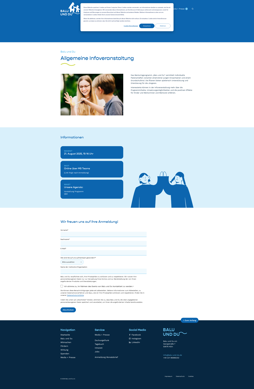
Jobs (97, 352)
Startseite (65, 335)
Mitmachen (66, 342)
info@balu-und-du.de (172, 355)
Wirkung (64, 350)
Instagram (136, 339)
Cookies (190, 376)
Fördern (64, 346)
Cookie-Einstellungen (131, 26)
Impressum (168, 376)
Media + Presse (178, 9)
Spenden (65, 354)
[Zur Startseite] (70, 8)
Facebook (136, 335)
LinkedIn (136, 342)
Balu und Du (66, 339)
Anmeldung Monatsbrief (106, 357)
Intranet (98, 348)
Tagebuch (99, 344)
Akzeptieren (147, 26)
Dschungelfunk (102, 340)
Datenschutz (180, 376)
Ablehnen (163, 26)
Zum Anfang (190, 320)
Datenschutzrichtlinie (75, 295)
